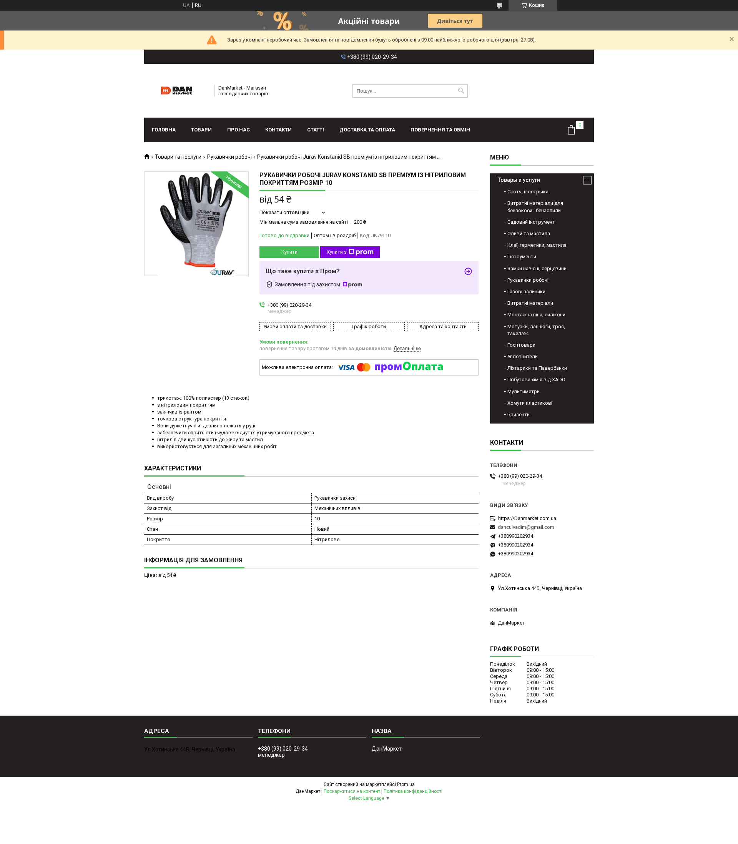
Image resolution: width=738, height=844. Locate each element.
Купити (289, 252)
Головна (164, 130)
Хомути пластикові (529, 403)
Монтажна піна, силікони (536, 314)
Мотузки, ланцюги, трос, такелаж (536, 330)
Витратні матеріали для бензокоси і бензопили (535, 206)
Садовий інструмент (531, 222)
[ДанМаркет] (176, 91)
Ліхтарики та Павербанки (537, 368)
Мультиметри (523, 391)
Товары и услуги (519, 180)
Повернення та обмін (440, 130)
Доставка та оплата (367, 130)
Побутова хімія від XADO (536, 379)
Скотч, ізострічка (528, 191)
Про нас (238, 130)
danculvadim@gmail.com (526, 527)
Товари (201, 130)
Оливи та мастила (528, 233)
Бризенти (518, 414)
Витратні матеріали (530, 303)
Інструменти (521, 256)
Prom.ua (406, 784)
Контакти (278, 130)
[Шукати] (461, 91)
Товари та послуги (178, 157)
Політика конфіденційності (413, 791)
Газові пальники (526, 291)
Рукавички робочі (229, 157)
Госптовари (521, 345)
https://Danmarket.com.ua (527, 518)
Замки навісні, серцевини (537, 268)
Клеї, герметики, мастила (537, 245)
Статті (315, 130)
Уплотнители (522, 356)
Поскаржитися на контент (352, 791)
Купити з (337, 252)
